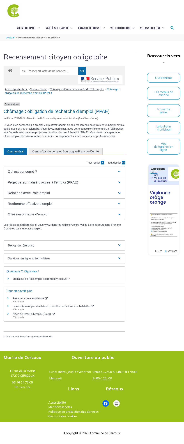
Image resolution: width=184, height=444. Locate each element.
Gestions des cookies (62, 416)
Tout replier (94, 162)
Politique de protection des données (73, 411)
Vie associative (150, 28)
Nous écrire (22, 387)
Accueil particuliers (16, 89)
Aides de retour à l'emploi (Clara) (32, 313)
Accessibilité (57, 402)
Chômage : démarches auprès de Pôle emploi (77, 89)
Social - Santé (38, 89)
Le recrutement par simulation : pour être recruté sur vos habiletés (51, 306)
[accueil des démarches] (10, 70)
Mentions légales (60, 407)
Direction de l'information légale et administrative (29, 336)
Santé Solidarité (57, 28)
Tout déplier (115, 162)
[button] (172, 28)
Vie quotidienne (120, 28)
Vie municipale (26, 28)
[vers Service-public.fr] (100, 79)
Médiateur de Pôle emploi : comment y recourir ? (41, 278)
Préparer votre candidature (29, 298)
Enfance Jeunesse (89, 28)
